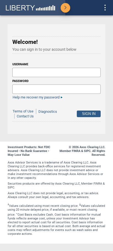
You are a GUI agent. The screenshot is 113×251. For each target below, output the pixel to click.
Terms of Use (23, 111)
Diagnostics (47, 111)
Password (20, 81)
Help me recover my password (36, 97)
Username (20, 64)
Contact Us (25, 116)
